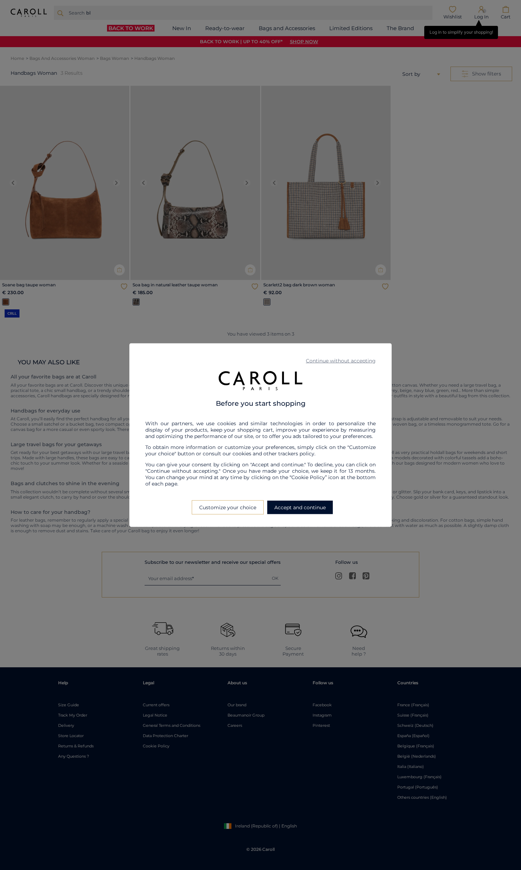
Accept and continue (300, 507)
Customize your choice (227, 507)
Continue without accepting (341, 360)
